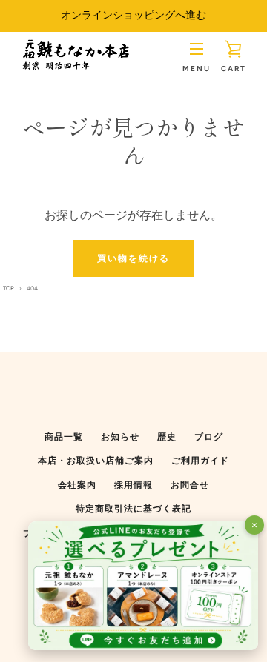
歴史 (167, 437)
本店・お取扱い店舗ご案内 (96, 460)
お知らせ (120, 437)
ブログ (208, 437)
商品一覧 (63, 437)
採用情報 (133, 485)
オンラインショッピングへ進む (133, 15)
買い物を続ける (133, 258)
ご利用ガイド (200, 460)
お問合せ (190, 485)
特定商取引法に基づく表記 (133, 509)
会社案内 (77, 485)
